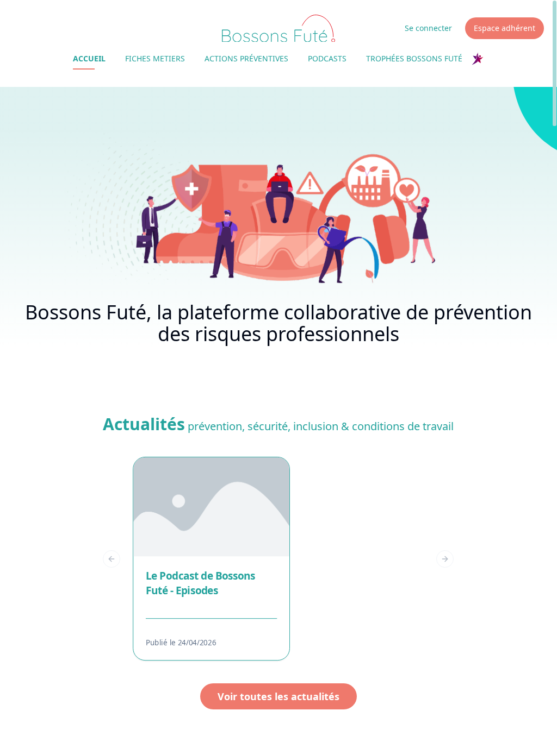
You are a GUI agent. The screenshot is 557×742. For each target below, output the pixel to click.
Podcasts (327, 58)
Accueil (89, 58)
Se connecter (428, 28)
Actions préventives (246, 58)
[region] (278, 558)
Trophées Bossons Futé (414, 58)
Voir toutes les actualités (278, 696)
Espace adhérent (504, 28)
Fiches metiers (155, 58)
